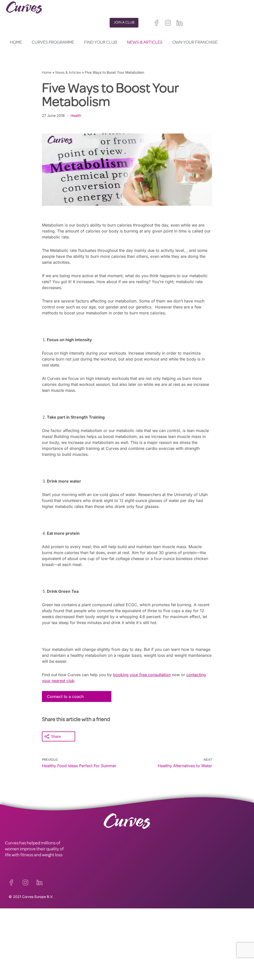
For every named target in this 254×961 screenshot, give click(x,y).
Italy (143, 938)
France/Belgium (139, 932)
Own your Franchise (195, 42)
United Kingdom (139, 927)
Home (16, 42)
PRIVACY (74, 917)
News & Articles (144, 42)
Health (75, 115)
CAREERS (14, 923)
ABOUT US (15, 929)
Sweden (178, 938)
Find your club (100, 42)
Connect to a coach (65, 696)
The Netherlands (140, 950)
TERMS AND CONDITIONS (90, 923)
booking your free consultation (142, 674)
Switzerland (159, 938)
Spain (131, 938)
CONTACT (14, 917)
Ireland (161, 927)
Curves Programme (53, 42)
